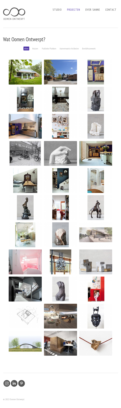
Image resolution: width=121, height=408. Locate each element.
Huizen (35, 48)
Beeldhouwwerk (88, 48)
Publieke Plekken (48, 48)
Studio (57, 9)
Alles (26, 48)
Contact (111, 9)
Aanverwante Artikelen (69, 48)
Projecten (73, 9)
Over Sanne (92, 9)
